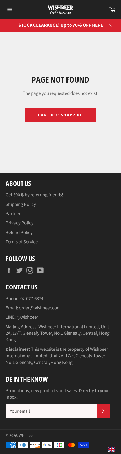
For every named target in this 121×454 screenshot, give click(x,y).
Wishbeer (26, 435)
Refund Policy (19, 232)
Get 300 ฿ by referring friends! (34, 195)
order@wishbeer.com (40, 308)
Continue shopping (60, 115)
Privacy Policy (19, 223)
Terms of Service (22, 242)
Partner (13, 213)
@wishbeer (27, 317)
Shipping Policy (21, 204)
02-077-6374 (31, 298)
